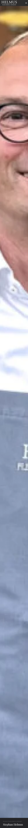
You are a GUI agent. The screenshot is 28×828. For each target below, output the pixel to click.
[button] (26, 3)
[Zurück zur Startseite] (9, 3)
